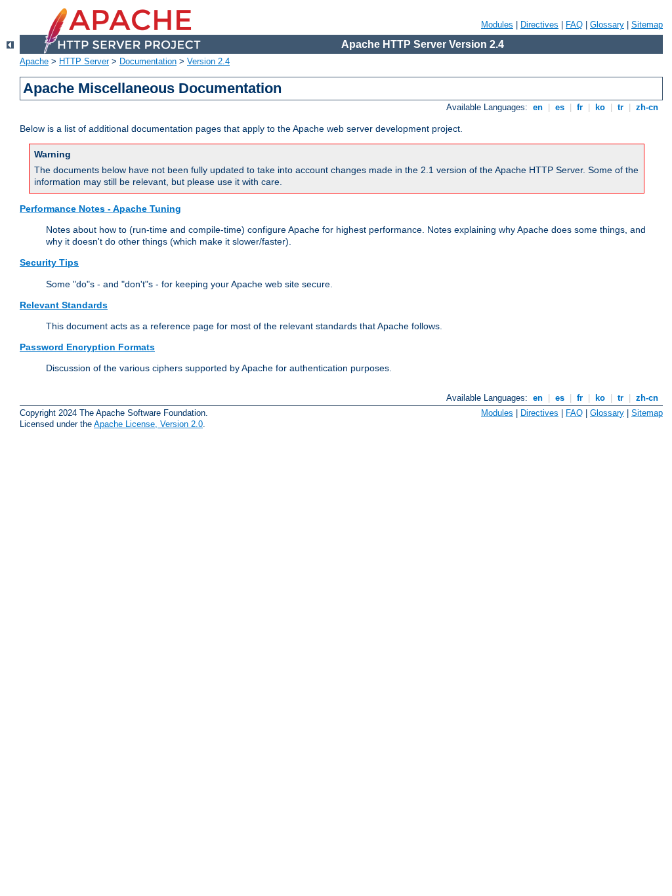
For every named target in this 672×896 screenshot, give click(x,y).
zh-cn (647, 107)
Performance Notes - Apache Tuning (100, 208)
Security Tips (49, 262)
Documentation (148, 61)
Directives (539, 25)
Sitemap (647, 25)
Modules (497, 25)
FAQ (574, 25)
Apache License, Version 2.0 (148, 424)
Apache (34, 61)
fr (579, 107)
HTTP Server (84, 61)
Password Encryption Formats (87, 347)
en (537, 107)
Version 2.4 (208, 61)
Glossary (607, 25)
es (560, 107)
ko (600, 107)
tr (620, 107)
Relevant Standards (64, 305)
